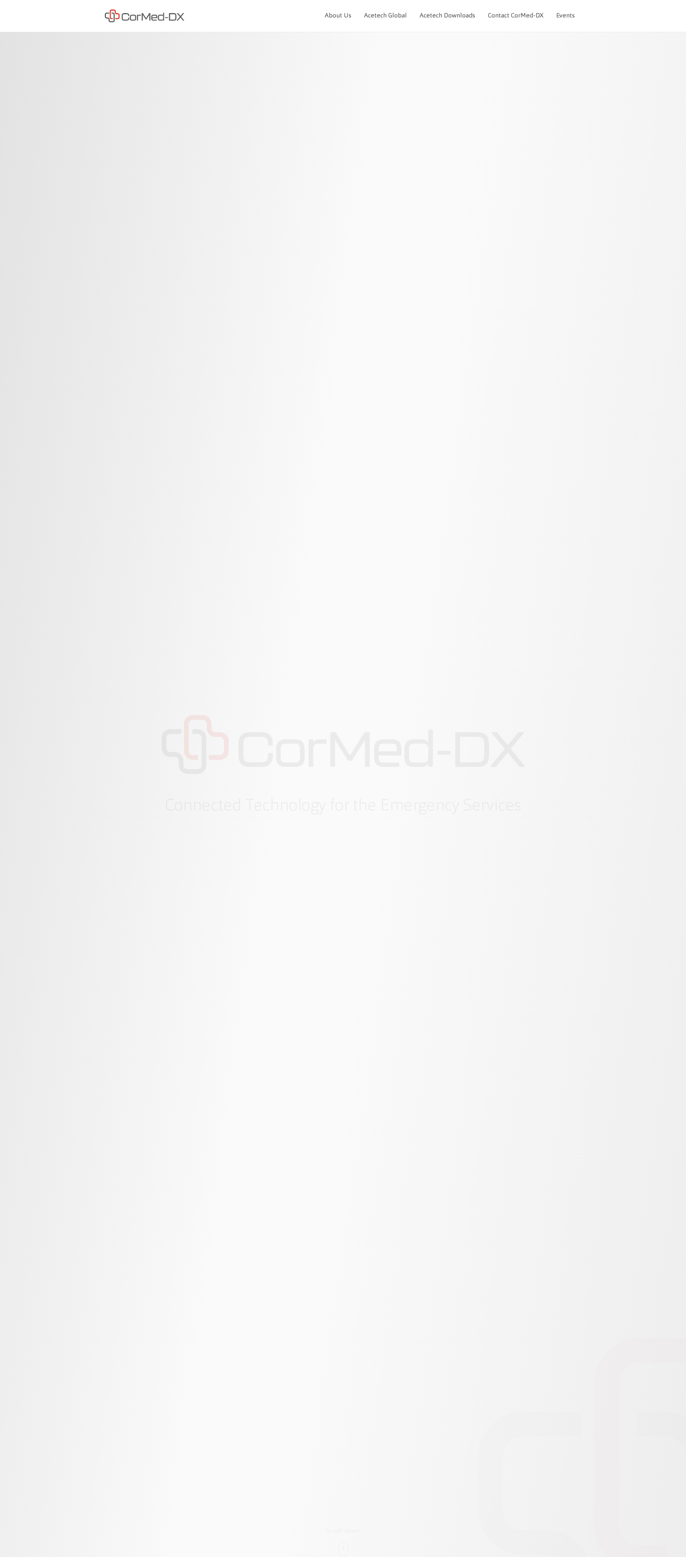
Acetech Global (385, 16)
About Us (338, 16)
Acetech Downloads (447, 16)
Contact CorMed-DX (515, 16)
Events (565, 16)
